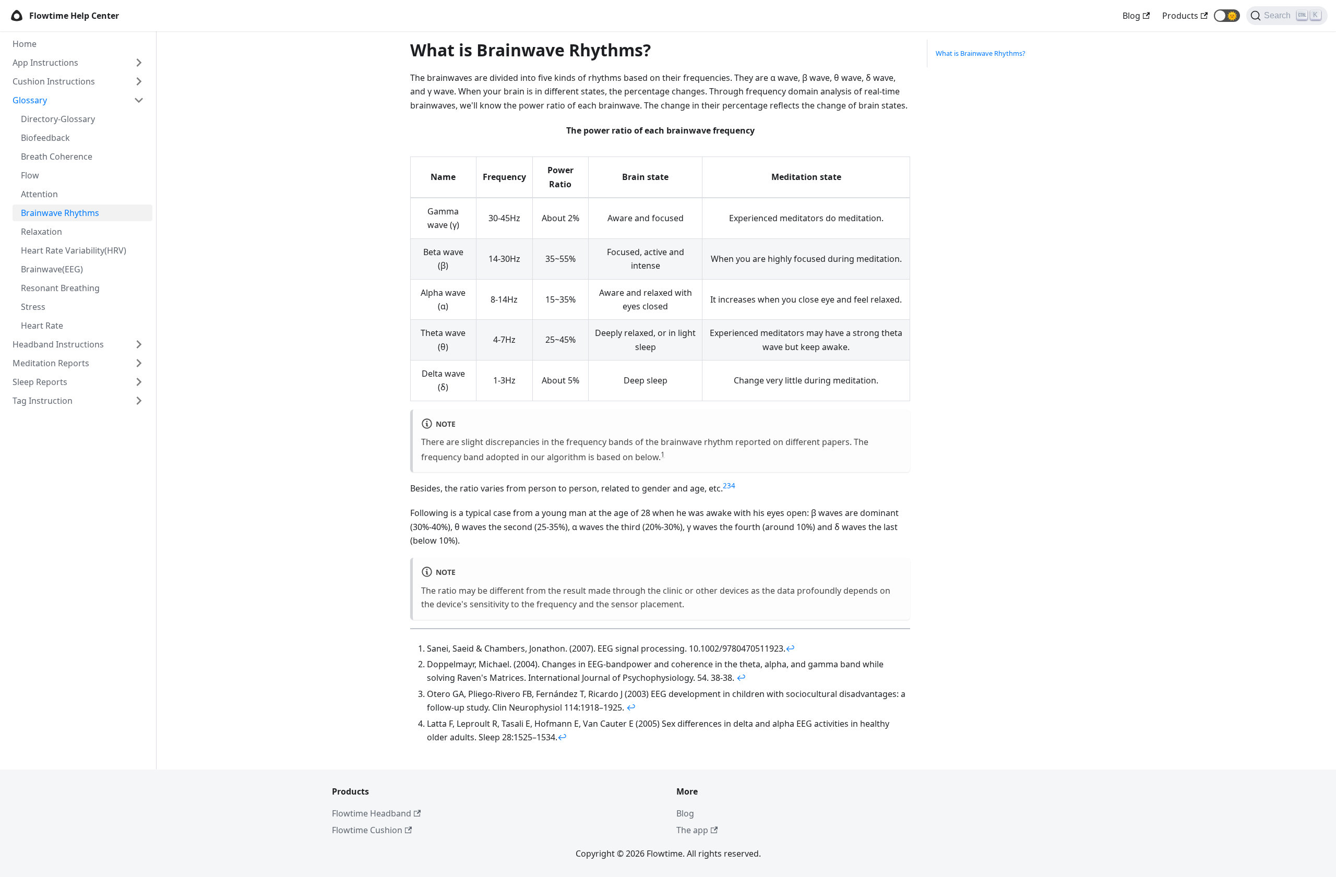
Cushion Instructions (54, 81)
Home (25, 44)
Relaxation (41, 231)
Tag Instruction (43, 400)
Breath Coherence (56, 156)
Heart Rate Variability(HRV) (73, 250)
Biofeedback (45, 137)
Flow (30, 175)
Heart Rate (42, 325)
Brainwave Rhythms (60, 213)
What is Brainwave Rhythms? (980, 53)
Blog (685, 813)
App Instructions (45, 62)
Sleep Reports (40, 382)
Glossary (30, 100)
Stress (33, 307)
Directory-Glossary (58, 119)
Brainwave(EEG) (52, 269)
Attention (39, 194)
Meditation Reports (51, 363)
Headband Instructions (58, 344)
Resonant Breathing (60, 288)
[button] (1227, 15)
